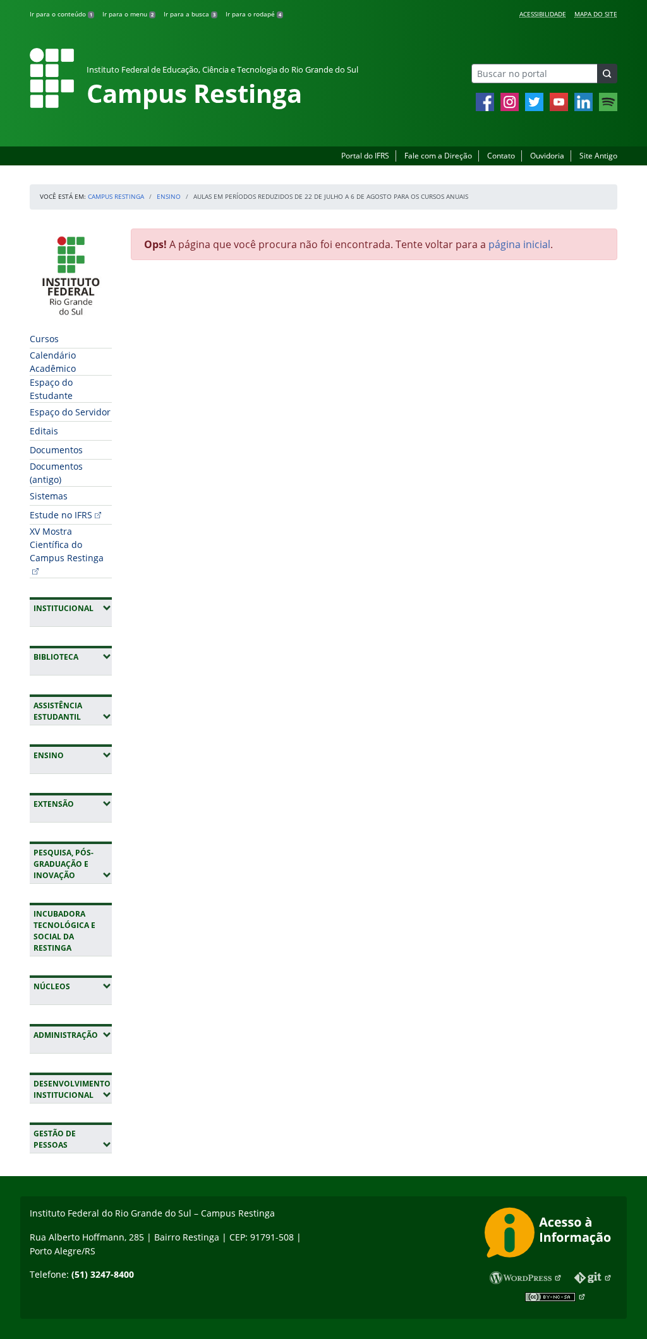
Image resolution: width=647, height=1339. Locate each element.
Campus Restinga (116, 196)
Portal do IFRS (365, 155)
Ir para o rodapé (253, 13)
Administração (72, 1034)
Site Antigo (598, 155)
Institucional (72, 608)
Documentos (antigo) (56, 472)
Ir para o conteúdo (61, 13)
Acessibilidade (542, 13)
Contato (501, 155)
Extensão (72, 803)
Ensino (169, 196)
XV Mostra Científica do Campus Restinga (67, 544)
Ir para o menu (128, 13)
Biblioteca (72, 656)
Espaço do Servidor (70, 412)
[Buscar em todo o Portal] (607, 73)
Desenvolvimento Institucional (72, 1089)
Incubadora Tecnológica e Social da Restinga (64, 930)
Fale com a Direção (438, 155)
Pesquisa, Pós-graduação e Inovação (72, 864)
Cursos (44, 339)
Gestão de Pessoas (72, 1139)
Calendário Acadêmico (53, 361)
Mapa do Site (595, 13)
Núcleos (72, 986)
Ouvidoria (547, 155)
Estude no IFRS (61, 515)
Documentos (56, 450)
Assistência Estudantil (72, 711)
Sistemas (49, 496)
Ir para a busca (189, 13)
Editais (44, 431)
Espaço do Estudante (51, 389)
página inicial (519, 244)
